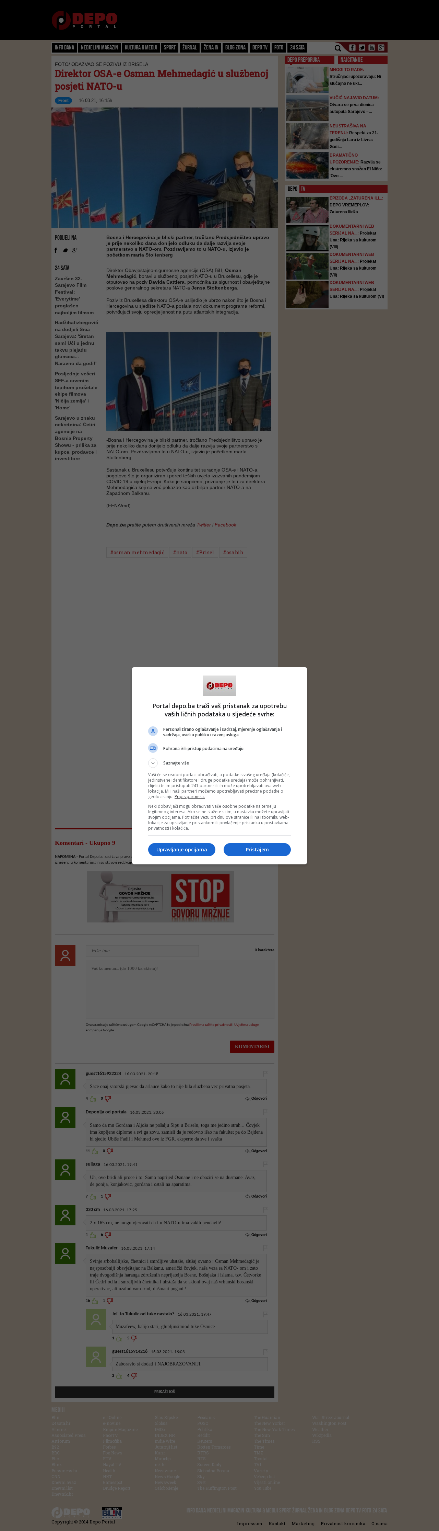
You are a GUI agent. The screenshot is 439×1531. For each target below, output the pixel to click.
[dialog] (219, 765)
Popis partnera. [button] (190, 796)
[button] (219, 763)
